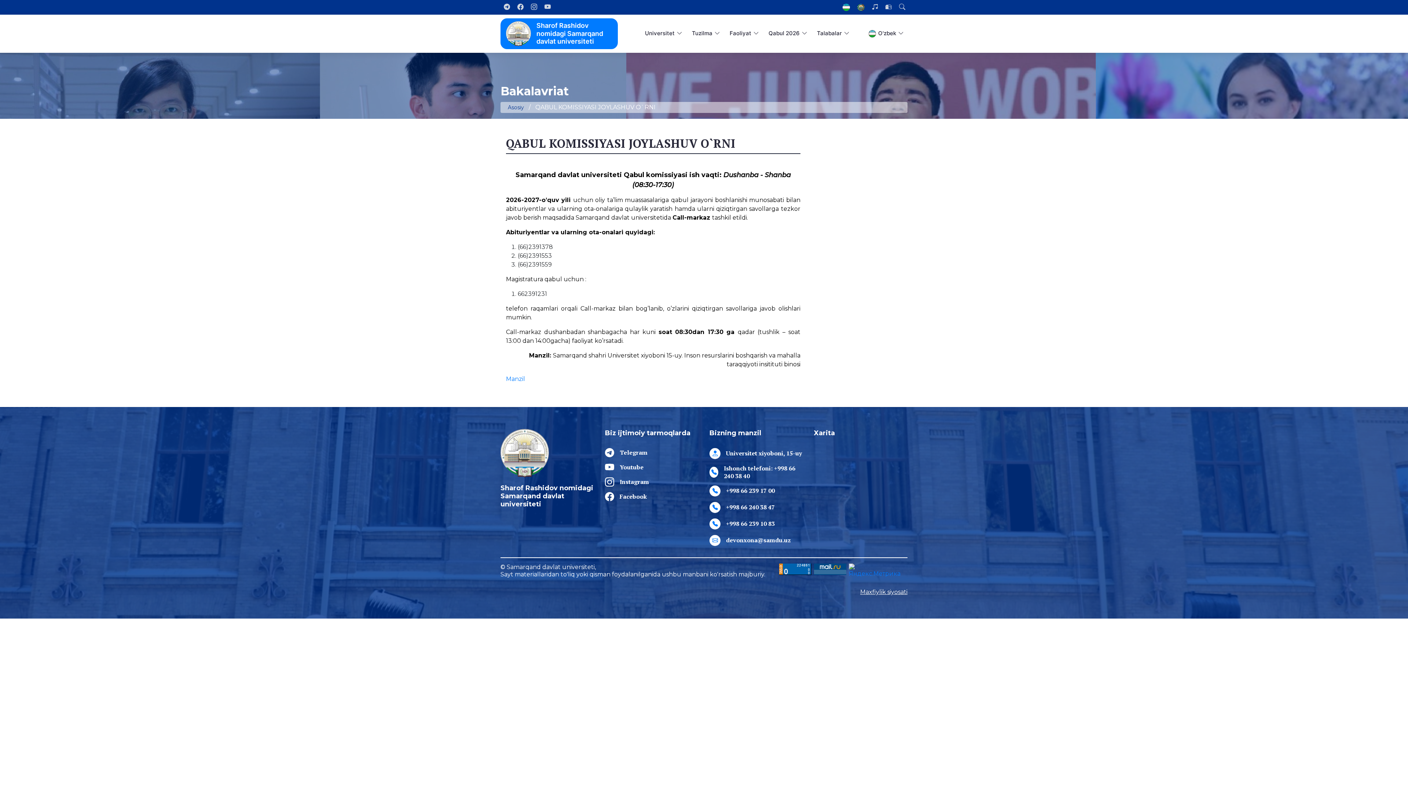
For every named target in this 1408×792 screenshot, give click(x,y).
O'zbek (887, 33)
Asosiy (516, 107)
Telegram (634, 452)
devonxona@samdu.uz (758, 540)
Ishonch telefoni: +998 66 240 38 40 (759, 472)
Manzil (515, 378)
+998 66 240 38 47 (750, 507)
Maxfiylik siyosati (883, 591)
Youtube (632, 467)
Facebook (633, 496)
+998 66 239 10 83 (750, 524)
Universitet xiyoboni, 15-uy (764, 453)
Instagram (634, 482)
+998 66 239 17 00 (750, 491)
